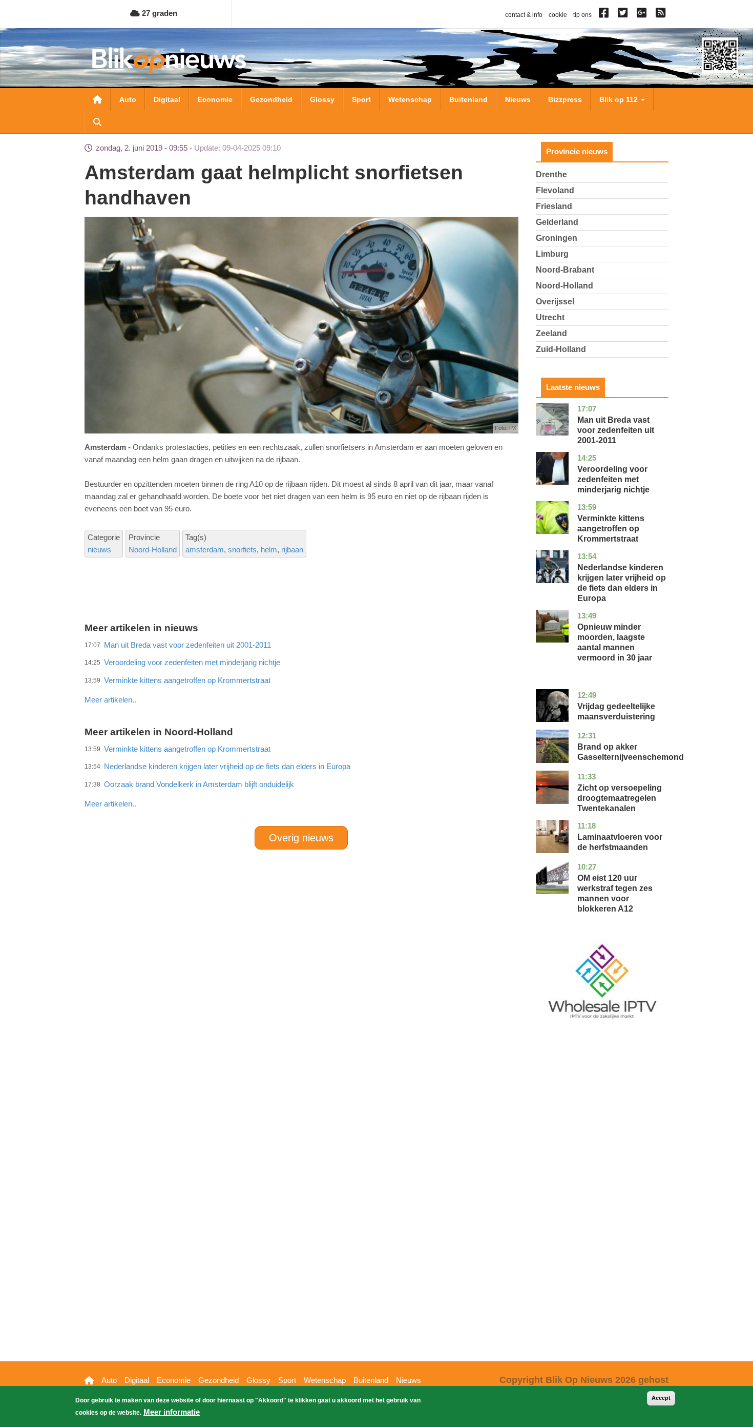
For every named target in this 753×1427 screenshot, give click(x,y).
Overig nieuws (301, 837)
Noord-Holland (153, 549)
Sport (361, 99)
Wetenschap (410, 99)
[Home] (169, 60)
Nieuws (518, 99)
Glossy (322, 99)
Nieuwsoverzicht (97, 99)
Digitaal (167, 99)
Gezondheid (271, 99)
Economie (215, 99)
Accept (661, 1398)
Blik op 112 (619, 99)
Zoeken (97, 122)
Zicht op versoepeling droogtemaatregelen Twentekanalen (619, 798)
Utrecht (550, 317)
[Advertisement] (301, 677)
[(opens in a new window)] (605, 14)
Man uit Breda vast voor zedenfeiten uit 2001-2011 (615, 430)
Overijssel (555, 301)
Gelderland (557, 222)
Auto (127, 99)
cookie (558, 14)
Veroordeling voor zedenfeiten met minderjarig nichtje (613, 479)
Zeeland (551, 333)
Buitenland (468, 99)
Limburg (552, 254)
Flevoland (555, 190)
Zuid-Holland (561, 349)
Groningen (556, 238)
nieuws (99, 549)
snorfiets (242, 549)
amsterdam (204, 549)
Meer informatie (171, 1412)
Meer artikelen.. (110, 699)
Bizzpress (565, 99)
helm (269, 549)
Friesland (554, 206)
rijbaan (292, 549)
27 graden (158, 13)
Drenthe (551, 174)
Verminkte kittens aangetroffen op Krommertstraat (610, 528)
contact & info (523, 14)
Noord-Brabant (565, 269)
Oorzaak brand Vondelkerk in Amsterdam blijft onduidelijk (199, 784)
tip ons (582, 14)
